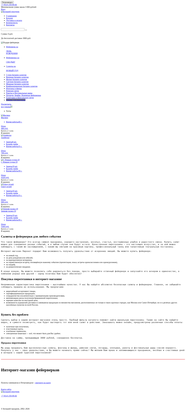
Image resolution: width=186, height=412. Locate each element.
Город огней (6, 187)
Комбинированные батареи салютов (21, 86)
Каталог (9, 18)
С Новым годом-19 (9, 162)
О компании (11, 16)
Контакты (10, 25)
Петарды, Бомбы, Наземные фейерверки (23, 95)
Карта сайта (6, 389)
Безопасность (12, 23)
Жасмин (4, 118)
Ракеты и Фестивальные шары (19, 93)
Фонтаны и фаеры (14, 88)
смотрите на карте (43, 383)
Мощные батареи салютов (17, 84)
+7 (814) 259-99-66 (9, 5)
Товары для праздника (15, 100)
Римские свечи (12, 91)
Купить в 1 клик (7, 131)
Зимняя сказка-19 (8, 211)
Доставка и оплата (14, 20)
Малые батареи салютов (16, 79)
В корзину (5, 133)
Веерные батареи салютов (17, 77)
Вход (3, 9)
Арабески (5, 137)
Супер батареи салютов (16, 75)
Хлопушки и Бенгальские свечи (20, 98)
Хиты (8, 111)
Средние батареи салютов (17, 82)
